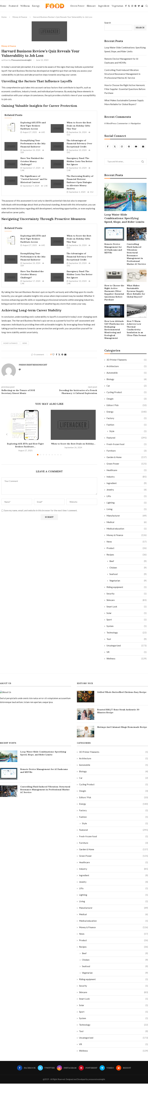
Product (127, 548)
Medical (127, 522)
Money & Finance (20, 17)
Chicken (128, 567)
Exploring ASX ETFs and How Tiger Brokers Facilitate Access (33, 125)
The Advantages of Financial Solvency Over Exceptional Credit (79, 143)
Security (127, 593)
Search (107, 22)
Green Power (77, 5)
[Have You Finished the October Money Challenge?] (10, 164)
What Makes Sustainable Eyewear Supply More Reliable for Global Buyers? (136, 291)
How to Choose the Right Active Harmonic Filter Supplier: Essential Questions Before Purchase (124, 89)
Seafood (128, 574)
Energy (36, 5)
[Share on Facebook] (56, 354)
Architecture (127, 366)
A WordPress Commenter (116, 123)
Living (127, 509)
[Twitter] (129, 6)
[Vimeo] (139, 6)
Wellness (25, 5)
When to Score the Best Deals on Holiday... (73, 443)
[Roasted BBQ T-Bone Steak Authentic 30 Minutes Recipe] (85, 714)
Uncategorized (127, 645)
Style (128, 431)
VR (127, 652)
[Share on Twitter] (59, 354)
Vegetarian (117, 5)
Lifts (127, 496)
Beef (128, 561)
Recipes (127, 554)
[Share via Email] (65, 354)
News (127, 541)
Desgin (127, 398)
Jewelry (127, 489)
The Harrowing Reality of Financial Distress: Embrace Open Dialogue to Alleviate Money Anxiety (80, 182)
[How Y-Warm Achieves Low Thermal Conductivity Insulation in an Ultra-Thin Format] (137, 310)
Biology (127, 379)
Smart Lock (127, 606)
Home (3, 5)
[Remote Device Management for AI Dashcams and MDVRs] (114, 233)
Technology (127, 632)
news (24, 343)
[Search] (146, 6)
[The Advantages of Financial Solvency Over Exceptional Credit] (57, 146)
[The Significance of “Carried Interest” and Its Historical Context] (10, 180)
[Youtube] (136, 146)
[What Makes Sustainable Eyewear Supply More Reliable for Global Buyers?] (137, 275)
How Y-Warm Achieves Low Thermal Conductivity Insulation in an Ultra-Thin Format (136, 328)
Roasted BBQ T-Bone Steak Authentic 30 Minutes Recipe (118, 711)
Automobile (127, 372)
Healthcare (127, 470)
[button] (6, 434)
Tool (127, 639)
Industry (127, 476)
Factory (127, 418)
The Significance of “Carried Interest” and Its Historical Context (33, 179)
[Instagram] (132, 6)
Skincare (91, 5)
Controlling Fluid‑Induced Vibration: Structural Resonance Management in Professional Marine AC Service (122, 74)
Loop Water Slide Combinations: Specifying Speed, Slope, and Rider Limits (124, 218)
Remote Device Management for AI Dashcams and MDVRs (113, 248)
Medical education (127, 528)
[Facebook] (125, 6)
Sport (127, 619)
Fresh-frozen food (127, 444)
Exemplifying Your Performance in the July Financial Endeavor (33, 143)
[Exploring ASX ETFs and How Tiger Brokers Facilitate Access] (10, 127)
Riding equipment (127, 587)
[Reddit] (142, 6)
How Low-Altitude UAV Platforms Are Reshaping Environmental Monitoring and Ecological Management (114, 329)
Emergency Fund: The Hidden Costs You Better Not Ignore (79, 161)
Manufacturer (127, 515)
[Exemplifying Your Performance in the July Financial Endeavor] (10, 146)
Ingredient (103, 5)
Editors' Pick (127, 405)
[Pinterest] (135, 6)
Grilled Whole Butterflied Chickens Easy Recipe (121, 692)
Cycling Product (127, 392)
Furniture (127, 450)
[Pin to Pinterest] (62, 354)
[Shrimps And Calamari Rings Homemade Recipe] (85, 731)
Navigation (136, 123)
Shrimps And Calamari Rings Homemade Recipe (122, 727)
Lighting (127, 502)
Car (127, 385)
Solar (127, 613)
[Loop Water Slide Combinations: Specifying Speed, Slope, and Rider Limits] (125, 197)
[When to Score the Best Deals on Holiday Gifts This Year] (57, 128)
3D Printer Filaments (127, 359)
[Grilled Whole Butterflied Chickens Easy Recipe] (85, 696)
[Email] (143, 146)
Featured (13, 5)
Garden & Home (127, 457)
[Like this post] (53, 354)
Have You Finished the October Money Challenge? (32, 161)
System (127, 626)
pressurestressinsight (21, 60)
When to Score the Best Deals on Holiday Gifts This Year (79, 125)
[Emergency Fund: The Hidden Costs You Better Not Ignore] (57, 164)
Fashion (127, 424)
